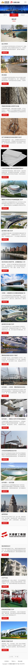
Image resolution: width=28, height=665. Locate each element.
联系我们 (7, 661)
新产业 (5, 15)
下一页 (16, 656)
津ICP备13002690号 (19, 663)
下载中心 (13, 661)
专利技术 (23, 15)
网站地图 (20, 661)
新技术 (13, 15)
